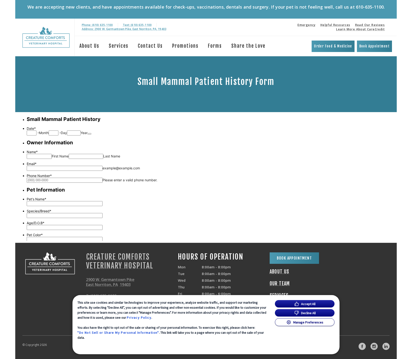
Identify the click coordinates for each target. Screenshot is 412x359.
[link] (46, 37)
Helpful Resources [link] (335, 25)
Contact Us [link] (150, 46)
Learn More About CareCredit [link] (360, 29)
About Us (89, 46)
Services (118, 46)
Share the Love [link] (248, 46)
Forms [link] (215, 46)
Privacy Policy (139, 317)
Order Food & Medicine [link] (333, 46)
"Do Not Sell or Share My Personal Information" (118, 332)
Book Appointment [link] (374, 46)
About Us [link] (279, 272)
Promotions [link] (185, 46)
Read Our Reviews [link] (370, 25)
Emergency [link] (307, 25)
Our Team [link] (280, 283)
